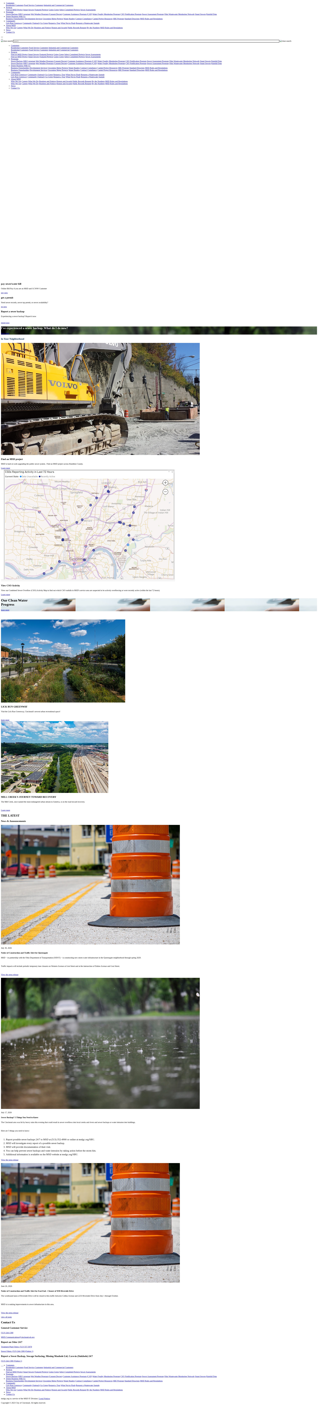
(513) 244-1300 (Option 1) (11, 1361)
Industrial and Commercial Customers (58, 5)
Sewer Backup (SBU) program (18, 14)
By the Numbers (93, 28)
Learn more (5, 468)
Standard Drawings (132, 19)
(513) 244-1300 (7, 1333)
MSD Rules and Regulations (151, 19)
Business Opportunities (15, 19)
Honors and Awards (59, 28)
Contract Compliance (83, 19)
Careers (20, 28)
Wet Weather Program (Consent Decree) (46, 14)
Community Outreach (31, 23)
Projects (9, 7)
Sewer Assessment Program (153, 14)
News (8, 30)
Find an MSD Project (14, 10)
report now (5, 323)
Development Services (33, 19)
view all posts (6, 1317)
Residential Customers (14, 5)
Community (10, 21)
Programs (9, 12)
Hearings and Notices (42, 28)
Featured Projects (41, 10)
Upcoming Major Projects (53, 19)
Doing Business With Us (15, 16)
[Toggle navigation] (2, 39)
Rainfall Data (211, 14)
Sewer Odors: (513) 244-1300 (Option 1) (17, 1351)
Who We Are (11, 28)
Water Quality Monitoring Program (106, 14)
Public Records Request (77, 28)
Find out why (6, 100)
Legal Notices (44, 1399)
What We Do (28, 28)
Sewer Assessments (88, 10)
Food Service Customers (33, 5)
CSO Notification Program (130, 14)
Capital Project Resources (102, 19)
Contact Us (10, 32)
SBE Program (118, 19)
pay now (4, 293)
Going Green (54, 10)
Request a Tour (54, 23)
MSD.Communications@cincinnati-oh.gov (18, 1337)
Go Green (44, 23)
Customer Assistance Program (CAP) (77, 14)
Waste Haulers (69, 19)
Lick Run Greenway (14, 23)
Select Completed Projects (69, 10)
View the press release (9, 975)
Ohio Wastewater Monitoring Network (179, 14)
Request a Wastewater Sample (87, 23)
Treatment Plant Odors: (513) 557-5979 (16, 1347)
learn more (5, 333)
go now (4, 307)
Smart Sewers (28, 10)
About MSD (11, 25)
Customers (10, 3)
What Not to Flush (68, 23)
